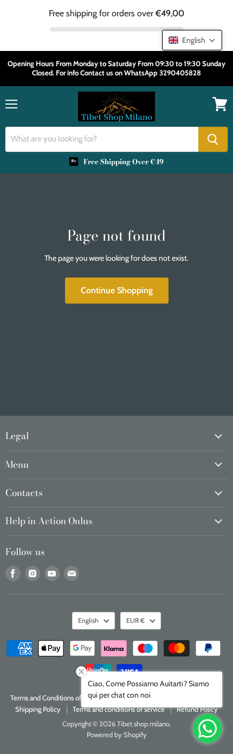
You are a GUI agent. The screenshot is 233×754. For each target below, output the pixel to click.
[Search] (213, 139)
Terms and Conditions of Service (57, 697)
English (88, 620)
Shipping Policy (38, 709)
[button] (192, 40)
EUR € (135, 620)
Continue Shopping (117, 290)
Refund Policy (197, 709)
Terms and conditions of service (119, 709)
